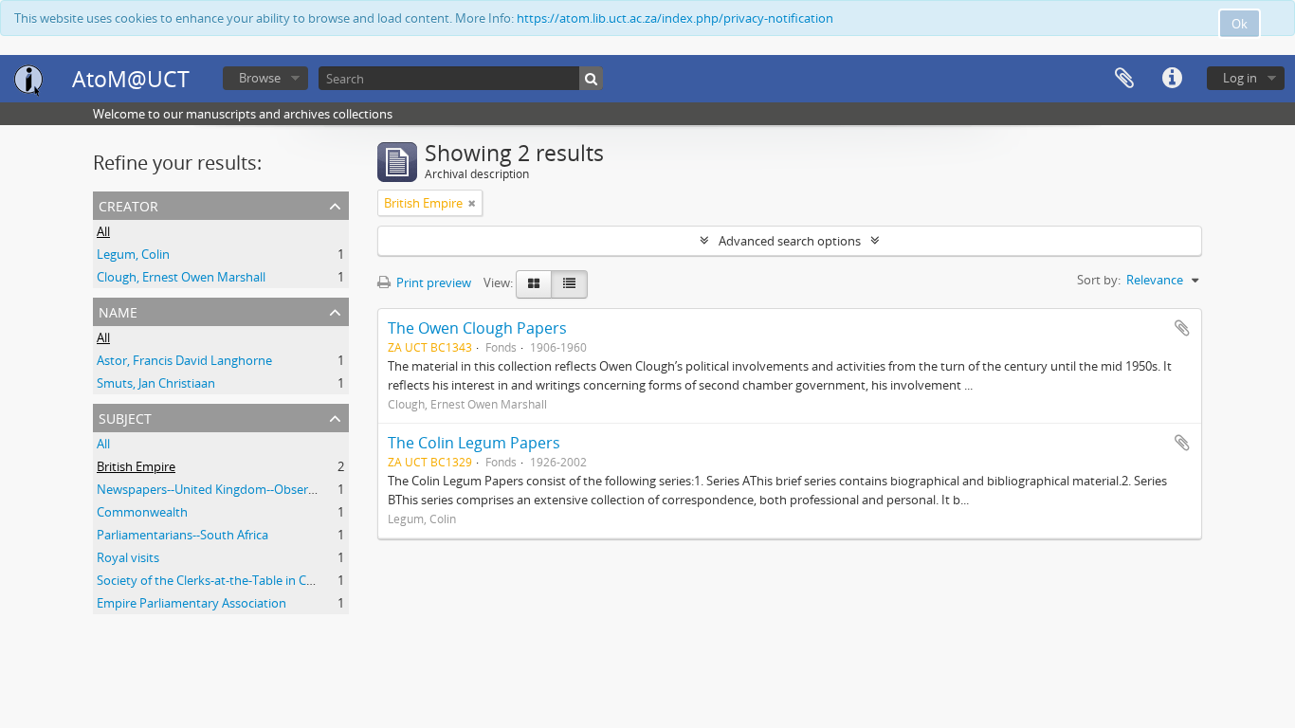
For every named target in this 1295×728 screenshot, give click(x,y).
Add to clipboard (1182, 327)
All (103, 231)
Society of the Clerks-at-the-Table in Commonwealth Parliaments (278, 580)
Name (118, 310)
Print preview (432, 282)
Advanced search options (790, 240)
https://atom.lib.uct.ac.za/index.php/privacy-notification (675, 18)
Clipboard (1124, 78)
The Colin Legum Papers (474, 442)
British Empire (136, 466)
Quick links (1171, 78)
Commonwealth (142, 511)
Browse (260, 77)
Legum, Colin (133, 254)
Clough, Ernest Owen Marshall (181, 276)
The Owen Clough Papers (477, 328)
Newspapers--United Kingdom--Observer (211, 489)
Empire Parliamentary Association (191, 602)
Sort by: (1099, 279)
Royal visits (128, 557)
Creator (128, 204)
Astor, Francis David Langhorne (184, 360)
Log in (1240, 77)
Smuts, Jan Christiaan (156, 382)
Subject (125, 416)
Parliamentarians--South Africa (182, 534)
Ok (1239, 23)
